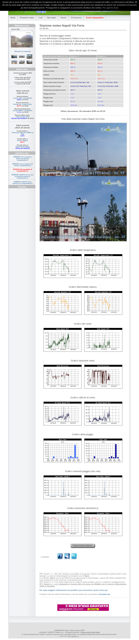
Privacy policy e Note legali (90, 632)
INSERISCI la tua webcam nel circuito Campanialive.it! (22, 164)
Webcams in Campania (22, 51)
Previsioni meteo (27, 18)
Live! (41, 18)
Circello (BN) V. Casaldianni (22, 110)
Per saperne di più (110, 8)
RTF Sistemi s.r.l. (73, 636)
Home (12, 18)
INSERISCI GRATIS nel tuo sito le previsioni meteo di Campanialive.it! (22, 176)
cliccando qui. (105, 594)
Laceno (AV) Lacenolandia (22, 98)
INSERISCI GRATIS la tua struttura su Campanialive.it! (22, 182)
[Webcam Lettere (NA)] (21, 39)
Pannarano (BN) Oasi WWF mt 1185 (22, 133)
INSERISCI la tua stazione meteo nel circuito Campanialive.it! (22, 158)
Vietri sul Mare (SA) (22, 117)
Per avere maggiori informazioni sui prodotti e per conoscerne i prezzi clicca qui (74, 590)
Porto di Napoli (22, 140)
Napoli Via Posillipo (22, 146)
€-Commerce (76, 18)
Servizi (63, 18)
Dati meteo (51, 18)
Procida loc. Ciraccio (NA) (22, 104)
